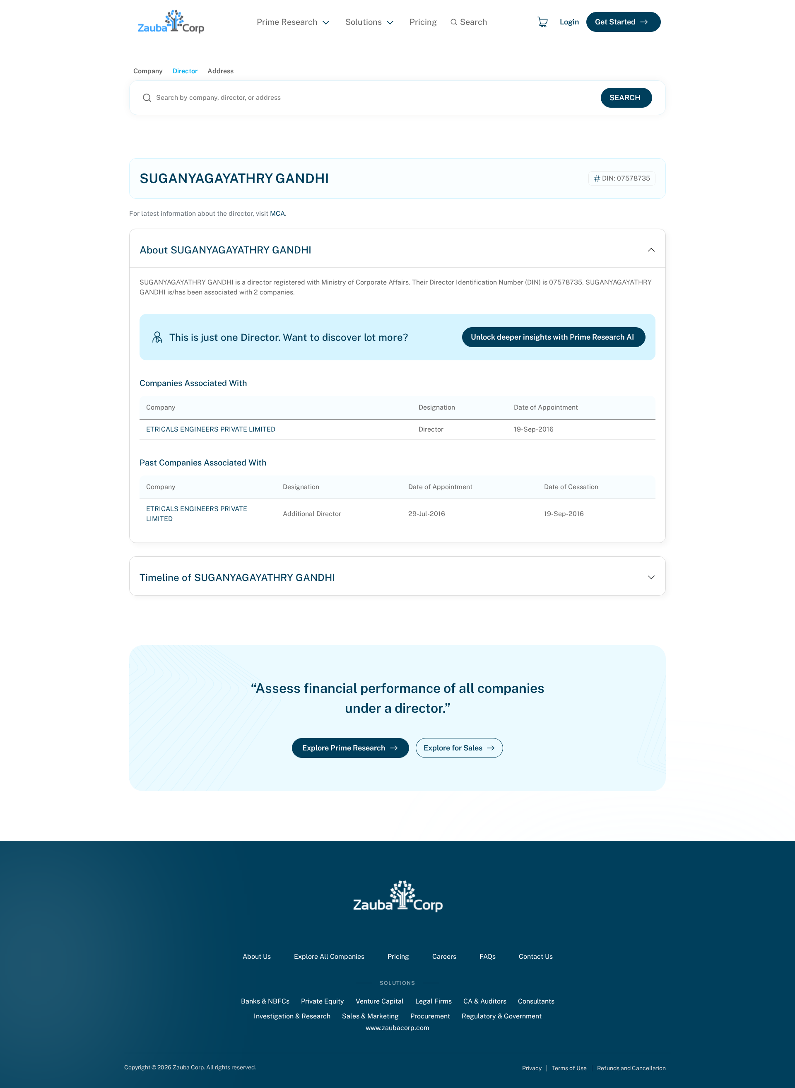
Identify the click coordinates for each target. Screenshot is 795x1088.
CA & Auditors (484, 1001)
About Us (257, 956)
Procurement (430, 1016)
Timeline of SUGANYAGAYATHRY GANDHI (237, 577)
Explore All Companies (329, 956)
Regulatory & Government (502, 1016)
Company (148, 71)
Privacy (532, 1068)
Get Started (615, 21)
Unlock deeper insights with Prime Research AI (552, 337)
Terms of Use (569, 1068)
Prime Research (287, 22)
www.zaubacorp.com (397, 1028)
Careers (444, 956)
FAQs (487, 956)
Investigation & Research (292, 1016)
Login (569, 21)
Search (625, 97)
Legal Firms (433, 1001)
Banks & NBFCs (265, 1001)
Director (185, 71)
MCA (277, 213)
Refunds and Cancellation (631, 1068)
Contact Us (536, 956)
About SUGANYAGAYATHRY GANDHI (225, 250)
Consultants (536, 1001)
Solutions (363, 22)
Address (220, 71)
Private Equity (322, 1001)
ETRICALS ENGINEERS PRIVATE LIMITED (210, 429)
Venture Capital (380, 1001)
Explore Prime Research (343, 747)
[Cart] (542, 21)
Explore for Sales (453, 747)
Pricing (423, 22)
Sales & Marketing (370, 1016)
